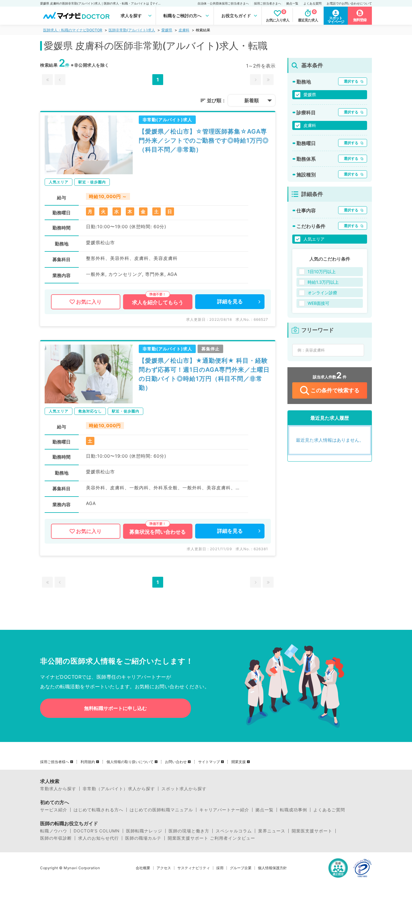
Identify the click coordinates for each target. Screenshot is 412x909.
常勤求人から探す (58, 789)
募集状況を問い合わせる (157, 532)
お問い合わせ (176, 762)
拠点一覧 (292, 3)
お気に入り (89, 302)
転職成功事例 (293, 810)
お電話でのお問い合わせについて (349, 3)
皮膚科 (184, 30)
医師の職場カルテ (143, 838)
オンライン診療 (322, 292)
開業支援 (238, 762)
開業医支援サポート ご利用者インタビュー (211, 838)
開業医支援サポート (312, 831)
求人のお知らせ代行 (98, 838)
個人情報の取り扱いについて (130, 762)
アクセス (164, 868)
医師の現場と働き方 (189, 831)
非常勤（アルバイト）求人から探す (119, 789)
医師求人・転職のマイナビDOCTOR (72, 30)
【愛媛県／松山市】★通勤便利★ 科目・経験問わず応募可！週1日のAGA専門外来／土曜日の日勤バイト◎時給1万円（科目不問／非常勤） (204, 374)
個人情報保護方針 (272, 868)
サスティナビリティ (193, 868)
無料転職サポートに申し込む (115, 708)
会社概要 (143, 868)
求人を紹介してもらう (157, 302)
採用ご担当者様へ (54, 762)
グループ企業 (241, 868)
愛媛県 (166, 30)
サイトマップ (209, 762)
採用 (219, 868)
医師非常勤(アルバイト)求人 (132, 30)
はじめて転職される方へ (98, 810)
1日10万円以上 (322, 271)
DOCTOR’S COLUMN (97, 831)
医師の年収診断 (56, 838)
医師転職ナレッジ (144, 831)
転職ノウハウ (53, 831)
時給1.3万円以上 (323, 282)
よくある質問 (312, 3)
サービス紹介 (53, 810)
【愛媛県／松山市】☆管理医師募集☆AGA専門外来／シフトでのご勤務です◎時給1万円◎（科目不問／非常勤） (204, 140)
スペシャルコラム (234, 831)
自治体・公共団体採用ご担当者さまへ (223, 3)
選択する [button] (351, 81)
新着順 (251, 100)
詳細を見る (230, 301)
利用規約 (88, 762)
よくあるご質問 (329, 810)
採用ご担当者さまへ (267, 3)
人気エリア (314, 238)
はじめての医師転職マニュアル (161, 810)
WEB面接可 (318, 303)
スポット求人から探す (184, 789)
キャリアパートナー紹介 (224, 810)
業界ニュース (271, 831)
